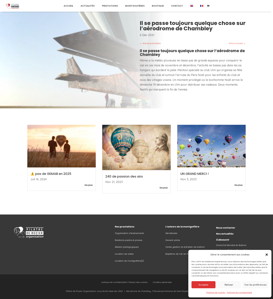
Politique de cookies (215, 292)
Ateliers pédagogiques (127, 246)
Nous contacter (225, 227)
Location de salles (124, 253)
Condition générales (162, 282)
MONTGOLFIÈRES (135, 5)
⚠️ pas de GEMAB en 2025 (51, 174)
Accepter (203, 284)
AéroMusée (171, 233)
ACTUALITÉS (88, 5)
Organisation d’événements (129, 233)
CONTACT (177, 5)
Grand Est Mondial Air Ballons (231, 245)
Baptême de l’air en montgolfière (182, 253)
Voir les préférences (255, 284)
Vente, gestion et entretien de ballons (185, 246)
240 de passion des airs (124, 176)
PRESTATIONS (110, 5)
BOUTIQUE (158, 5)
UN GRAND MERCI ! (194, 174)
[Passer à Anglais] (191, 6)
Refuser (229, 284)
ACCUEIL (68, 5)
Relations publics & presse (128, 240)
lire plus (89, 185)
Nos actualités (225, 233)
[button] (266, 254)
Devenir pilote (172, 240)
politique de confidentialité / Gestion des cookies (124, 282)
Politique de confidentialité (239, 292)
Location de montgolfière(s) (129, 260)
